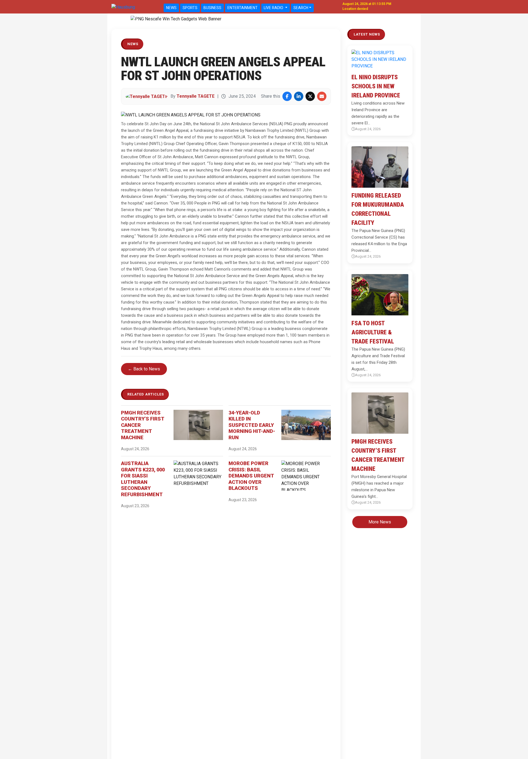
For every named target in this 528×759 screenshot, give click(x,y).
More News (380, 522)
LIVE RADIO (274, 8)
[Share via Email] (321, 96)
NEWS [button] (171, 8)
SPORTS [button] (190, 8)
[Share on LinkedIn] (298, 96)
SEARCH (300, 8)
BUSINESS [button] (212, 8)
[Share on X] (310, 96)
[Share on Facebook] (287, 96)
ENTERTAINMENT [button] (242, 8)
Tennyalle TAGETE (196, 96)
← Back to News (144, 369)
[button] (134, 19)
